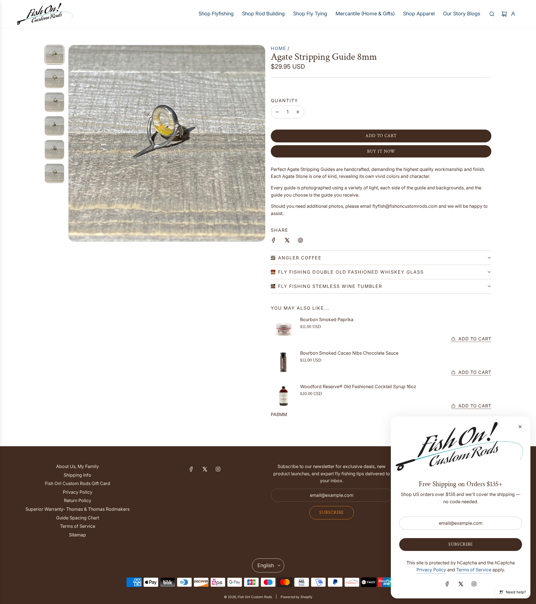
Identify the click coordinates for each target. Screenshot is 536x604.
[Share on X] (287, 241)
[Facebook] (191, 469)
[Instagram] (218, 469)
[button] (72, 143)
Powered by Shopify (296, 597)
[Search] (492, 14)
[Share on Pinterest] (300, 241)
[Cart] (504, 14)
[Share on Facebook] (273, 241)
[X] (204, 469)
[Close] (520, 427)
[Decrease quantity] (277, 112)
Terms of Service (473, 569)
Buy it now (381, 151)
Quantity (284, 100)
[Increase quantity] (298, 112)
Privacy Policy (431, 569)
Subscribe (331, 512)
